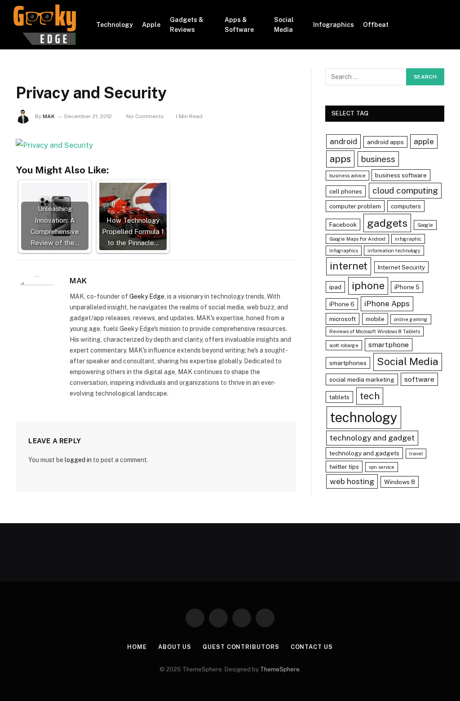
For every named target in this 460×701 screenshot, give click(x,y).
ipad (335, 287)
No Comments (145, 116)
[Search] (443, 25)
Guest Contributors (241, 647)
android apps (385, 141)
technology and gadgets (364, 453)
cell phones (345, 191)
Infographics (333, 24)
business (378, 159)
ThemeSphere (280, 669)
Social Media (284, 24)
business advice (347, 175)
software (419, 379)
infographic (408, 239)
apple (424, 141)
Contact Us (312, 647)
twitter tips (344, 466)
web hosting (352, 481)
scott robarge (343, 345)
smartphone (388, 344)
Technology (114, 24)
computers (406, 206)
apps (340, 158)
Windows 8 (399, 481)
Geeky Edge (146, 296)
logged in (78, 459)
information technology (393, 250)
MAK (49, 116)
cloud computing (405, 190)
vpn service (381, 467)
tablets (339, 397)
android (343, 141)
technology (364, 417)
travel (416, 453)
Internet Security (401, 267)
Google (425, 225)
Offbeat (376, 24)
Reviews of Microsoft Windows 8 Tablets (374, 331)
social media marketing (361, 379)
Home (137, 647)
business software (401, 175)
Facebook (343, 224)
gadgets (387, 223)
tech (370, 395)
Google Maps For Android (357, 239)
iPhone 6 (341, 304)
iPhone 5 (407, 287)
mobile (375, 318)
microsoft (342, 318)
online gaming (411, 319)
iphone (368, 285)
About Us (174, 647)
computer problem (355, 206)
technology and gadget (372, 437)
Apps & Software (239, 24)
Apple (151, 24)
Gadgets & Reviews (186, 24)
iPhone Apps (387, 303)
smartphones (348, 362)
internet (348, 266)
